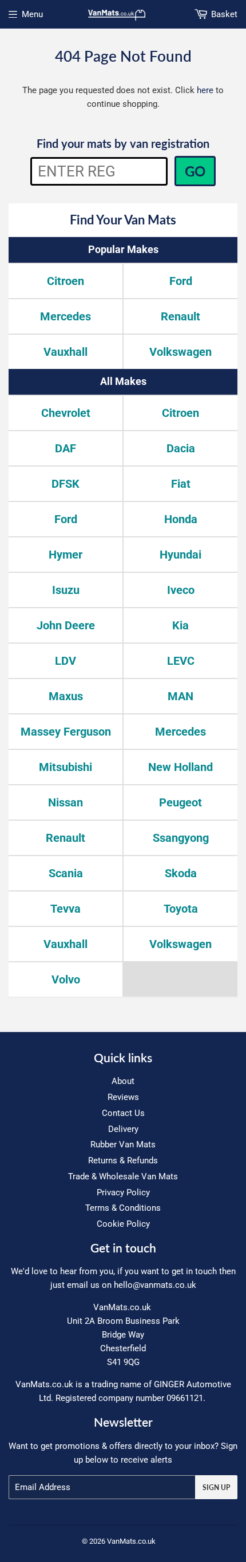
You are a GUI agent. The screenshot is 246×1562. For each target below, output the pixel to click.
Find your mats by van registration (123, 143)
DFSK (65, 484)
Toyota (181, 908)
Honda (180, 519)
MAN (180, 696)
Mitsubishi (65, 767)
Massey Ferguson (66, 731)
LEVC (181, 661)
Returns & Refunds (123, 1160)
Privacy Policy (123, 1192)
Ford (180, 281)
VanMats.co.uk (131, 1541)
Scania (66, 873)
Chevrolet (65, 413)
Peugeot (180, 802)
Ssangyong (181, 838)
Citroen (65, 281)
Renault (180, 316)
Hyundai (180, 554)
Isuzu (66, 590)
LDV (65, 661)
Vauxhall (65, 352)
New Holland (180, 767)
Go (195, 171)
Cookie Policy (123, 1224)
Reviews (123, 1097)
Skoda (181, 873)
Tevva (65, 908)
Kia (180, 625)
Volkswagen (180, 352)
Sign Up (216, 1487)
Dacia (180, 448)
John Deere (66, 625)
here (205, 90)
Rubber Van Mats (123, 1144)
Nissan (65, 802)
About (123, 1081)
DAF (65, 448)
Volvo (65, 979)
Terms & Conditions (123, 1208)
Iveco (181, 590)
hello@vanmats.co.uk (155, 1285)
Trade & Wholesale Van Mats (123, 1176)
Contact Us (123, 1113)
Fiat (181, 484)
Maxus (66, 696)
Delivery (123, 1129)
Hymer (65, 554)
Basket (224, 14)
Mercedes (65, 316)
